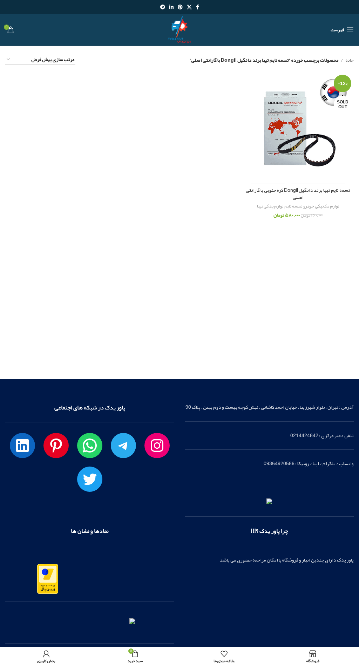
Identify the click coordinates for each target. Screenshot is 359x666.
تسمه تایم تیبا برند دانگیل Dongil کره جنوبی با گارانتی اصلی (298, 193)
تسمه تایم (293, 206)
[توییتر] (89, 479)
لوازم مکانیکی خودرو (321, 206)
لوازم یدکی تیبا (270, 206)
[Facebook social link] (197, 7)
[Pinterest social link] (180, 7)
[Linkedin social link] (171, 7)
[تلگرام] (123, 445)
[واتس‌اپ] (89, 445)
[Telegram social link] (162, 7)
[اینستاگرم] (157, 445)
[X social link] (189, 7)
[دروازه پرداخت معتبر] (47, 580)
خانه (349, 60)
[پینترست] (56, 445)
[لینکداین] (22, 445)
